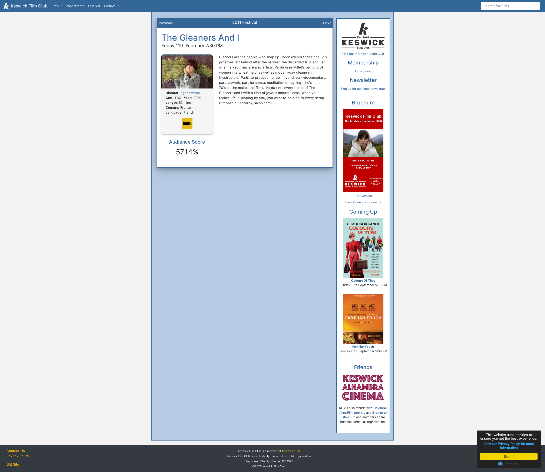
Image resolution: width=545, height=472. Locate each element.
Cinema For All (291, 451)
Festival (94, 6)
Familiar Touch (363, 346)
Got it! (509, 456)
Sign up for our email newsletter (363, 88)
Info (56, 6)
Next (327, 23)
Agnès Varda (190, 93)
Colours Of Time (363, 280)
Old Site (12, 464)
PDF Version (363, 196)
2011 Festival (244, 22)
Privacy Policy (17, 456)
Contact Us (15, 451)
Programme (75, 6)
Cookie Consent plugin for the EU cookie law (508, 463)
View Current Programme (363, 202)
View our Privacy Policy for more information (508, 445)
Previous (166, 23)
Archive (110, 6)
